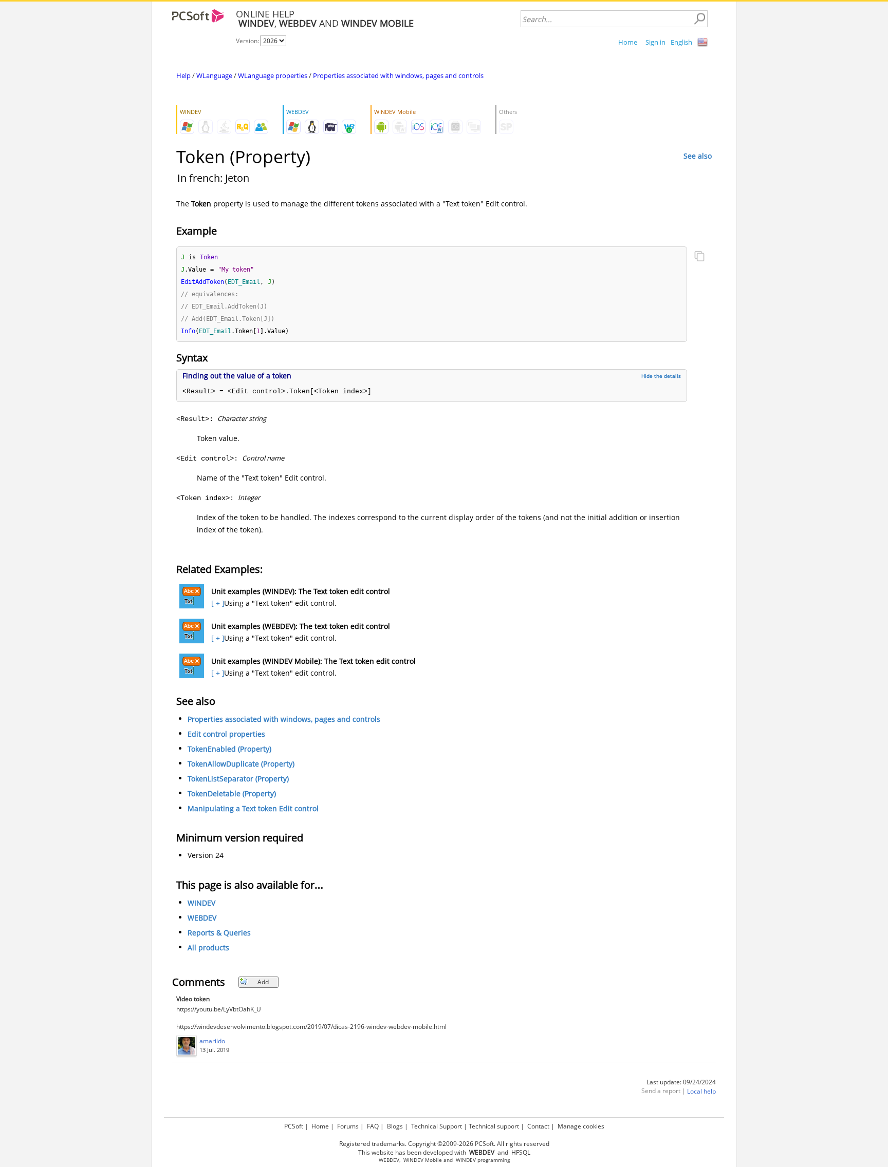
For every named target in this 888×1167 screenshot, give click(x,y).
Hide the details (661, 375)
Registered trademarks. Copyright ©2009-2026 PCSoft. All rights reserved (444, 1143)
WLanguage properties (272, 75)
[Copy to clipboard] (699, 257)
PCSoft (293, 1126)
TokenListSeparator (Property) (238, 778)
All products (208, 947)
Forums (348, 1126)
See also (697, 156)
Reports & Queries (219, 933)
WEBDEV (202, 918)
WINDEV (201, 903)
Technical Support (436, 1126)
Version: (248, 40)
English (681, 42)
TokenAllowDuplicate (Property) (241, 764)
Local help (701, 1091)
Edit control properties (226, 734)
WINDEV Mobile (422, 1160)
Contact (538, 1126)
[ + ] (216, 603)
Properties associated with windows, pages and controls (398, 75)
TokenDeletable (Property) (232, 793)
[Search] (699, 19)
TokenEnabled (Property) (229, 749)
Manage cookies (581, 1126)
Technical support (494, 1126)
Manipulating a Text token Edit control (253, 808)
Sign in (655, 42)
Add (263, 982)
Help (183, 75)
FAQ (373, 1126)
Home (627, 42)
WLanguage (214, 75)
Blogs (395, 1126)
